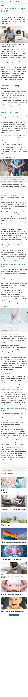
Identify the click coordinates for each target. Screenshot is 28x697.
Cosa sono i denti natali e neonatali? (12, 611)
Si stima (19, 231)
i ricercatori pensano (8, 359)
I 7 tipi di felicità (6, 526)
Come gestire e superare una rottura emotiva (12, 577)
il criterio (16, 285)
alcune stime (9, 53)
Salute (2, 5)
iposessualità (15, 116)
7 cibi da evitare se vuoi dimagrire (11, 594)
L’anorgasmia (4, 227)
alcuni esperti (12, 124)
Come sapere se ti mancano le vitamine (13, 509)
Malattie (3, 507)
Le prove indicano (6, 269)
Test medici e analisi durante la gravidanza (11, 491)
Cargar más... (14, 615)
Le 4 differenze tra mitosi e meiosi (12, 559)
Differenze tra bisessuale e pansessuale (13, 542)
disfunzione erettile (19, 186)
